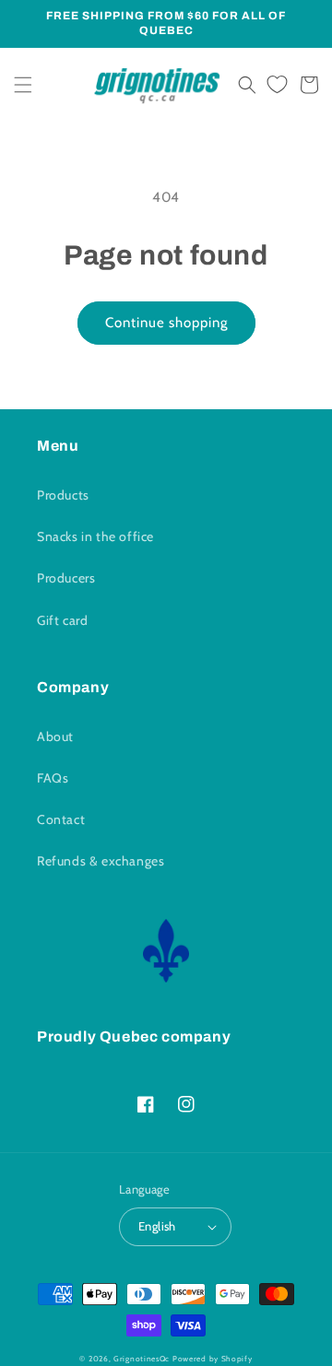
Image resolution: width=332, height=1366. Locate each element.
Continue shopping (166, 322)
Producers (66, 578)
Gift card (62, 620)
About (55, 736)
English (157, 1226)
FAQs (52, 778)
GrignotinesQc (141, 1358)
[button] (23, 85)
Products (63, 495)
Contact (61, 819)
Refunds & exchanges (100, 861)
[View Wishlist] (277, 85)
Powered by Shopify (212, 1358)
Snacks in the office (95, 536)
